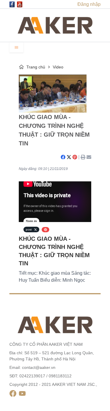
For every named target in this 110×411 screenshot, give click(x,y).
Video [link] (58, 67)
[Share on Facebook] (63, 157)
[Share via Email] (89, 157)
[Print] (83, 157)
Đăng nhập (89, 4)
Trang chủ (35, 67)
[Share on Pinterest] (74, 157)
